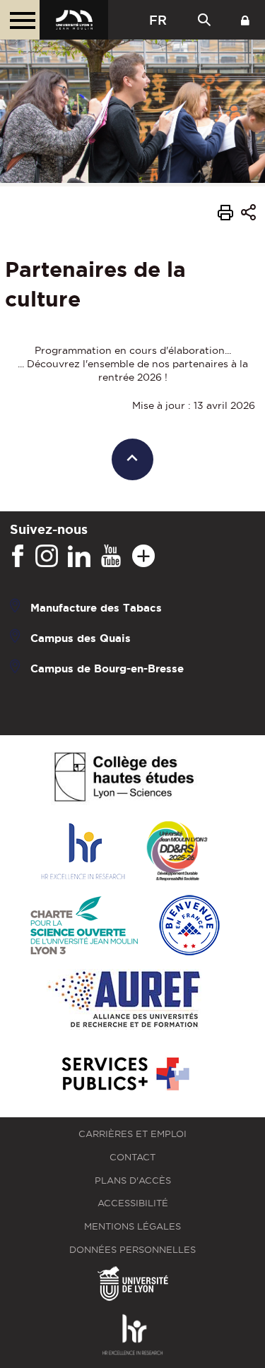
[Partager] (248, 214)
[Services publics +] (124, 1074)
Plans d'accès (133, 1180)
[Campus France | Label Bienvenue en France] (189, 926)
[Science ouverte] (84, 926)
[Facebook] (17, 557)
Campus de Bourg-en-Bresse (107, 668)
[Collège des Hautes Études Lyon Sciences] (123, 778)
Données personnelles (132, 1249)
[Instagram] (46, 557)
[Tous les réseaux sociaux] (143, 557)
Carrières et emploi (132, 1133)
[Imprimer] (225, 214)
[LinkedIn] (79, 557)
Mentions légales (132, 1226)
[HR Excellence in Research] (83, 852)
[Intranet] (245, 20)
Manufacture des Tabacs (96, 608)
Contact (132, 1157)
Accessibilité (133, 1203)
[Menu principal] (20, 20)
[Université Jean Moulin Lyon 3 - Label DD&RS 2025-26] (177, 852)
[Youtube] (111, 557)
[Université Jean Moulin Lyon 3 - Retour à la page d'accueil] (74, 20)
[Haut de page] (132, 459)
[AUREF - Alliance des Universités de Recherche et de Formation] (124, 1000)
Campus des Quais (80, 638)
